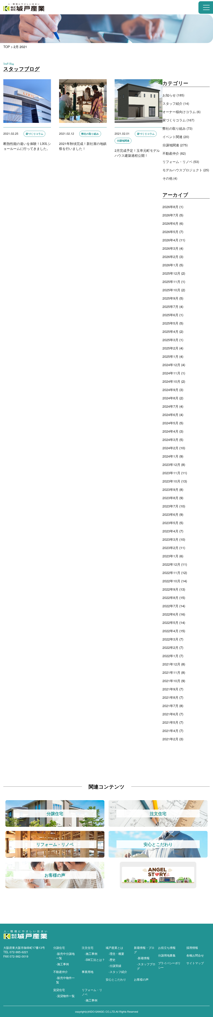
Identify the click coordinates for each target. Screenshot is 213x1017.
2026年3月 (170, 248)
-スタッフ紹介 (118, 972)
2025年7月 (170, 306)
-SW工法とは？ (95, 960)
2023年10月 (171, 481)
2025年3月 (170, 339)
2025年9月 (170, 298)
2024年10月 (171, 381)
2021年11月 (171, 672)
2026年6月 (170, 223)
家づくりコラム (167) (178, 120)
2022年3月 (170, 639)
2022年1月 (170, 655)
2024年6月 (170, 414)
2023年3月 (170, 539)
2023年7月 (170, 506)
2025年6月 (170, 314)
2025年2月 (170, 348)
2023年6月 (170, 514)
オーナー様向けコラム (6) (181, 111)
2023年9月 (170, 489)
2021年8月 (170, 697)
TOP (6, 46)
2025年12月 (171, 273)
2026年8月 (170, 206)
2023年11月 (171, 472)
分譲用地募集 (167, 955)
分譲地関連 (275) (175, 145)
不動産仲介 (60, 972)
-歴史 (112, 960)
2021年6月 (170, 714)
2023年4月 (170, 531)
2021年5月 (170, 722)
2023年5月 (170, 522)
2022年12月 (171, 564)
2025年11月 (171, 281)
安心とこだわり (116, 979)
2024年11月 (171, 373)
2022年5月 (170, 622)
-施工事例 (62, 964)
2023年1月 (170, 556)
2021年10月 (171, 680)
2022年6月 (170, 614)
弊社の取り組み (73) (177, 128)
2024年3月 (170, 439)
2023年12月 (171, 464)
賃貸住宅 (59, 990)
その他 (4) (169, 178)
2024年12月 (171, 364)
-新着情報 (143, 958)
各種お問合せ (195, 955)
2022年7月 (170, 606)
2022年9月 (170, 589)
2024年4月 (170, 431)
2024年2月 (170, 448)
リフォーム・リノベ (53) (180, 161)
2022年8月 (170, 597)
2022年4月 (170, 630)
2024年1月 (170, 456)
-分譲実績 (115, 966)
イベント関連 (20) (175, 136)
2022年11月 (171, 572)
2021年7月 (170, 705)
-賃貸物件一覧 (65, 996)
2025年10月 (171, 290)
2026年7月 (170, 215)
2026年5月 (170, 231)
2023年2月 (170, 547)
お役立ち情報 (167, 947)
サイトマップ (195, 963)
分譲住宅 (59, 947)
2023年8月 (170, 497)
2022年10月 (171, 581)
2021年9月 (170, 689)
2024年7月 (170, 406)
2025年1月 (170, 356)
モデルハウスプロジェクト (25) (185, 170)
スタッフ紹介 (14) (175, 103)
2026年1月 (170, 265)
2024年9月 (170, 389)
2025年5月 (170, 323)
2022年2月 (170, 647)
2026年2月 (170, 256)
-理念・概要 (116, 954)
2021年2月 (170, 739)
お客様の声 (141, 979)
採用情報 (192, 947)
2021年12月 (171, 664)
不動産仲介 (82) (174, 153)
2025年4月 (170, 331)
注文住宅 (87, 947)
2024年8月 (170, 398)
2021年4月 (170, 730)
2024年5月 (170, 423)
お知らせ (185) (173, 95)
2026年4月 (170, 240)
